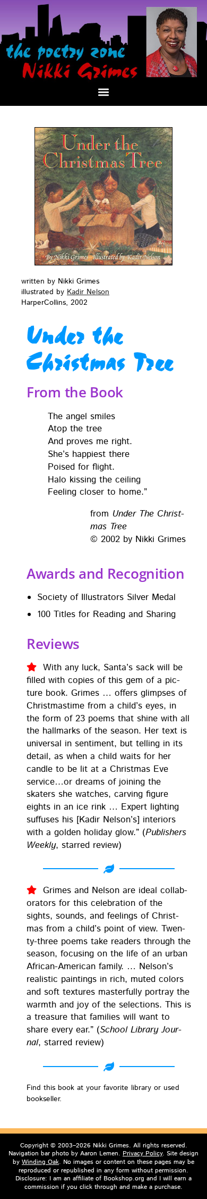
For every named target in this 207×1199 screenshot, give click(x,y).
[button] (104, 92)
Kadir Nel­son (88, 292)
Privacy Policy (142, 1153)
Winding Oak (40, 1162)
